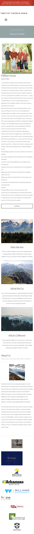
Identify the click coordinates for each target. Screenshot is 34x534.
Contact (17, 206)
